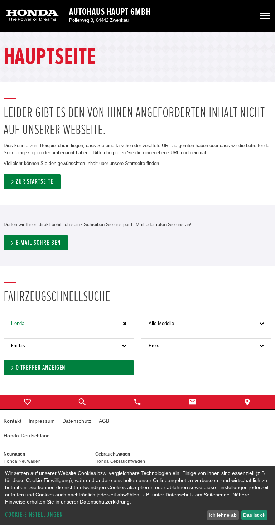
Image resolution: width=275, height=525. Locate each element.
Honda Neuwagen (22, 461)
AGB (104, 421)
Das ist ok (254, 515)
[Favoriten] (27, 402)
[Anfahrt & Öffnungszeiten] (247, 402)
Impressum (42, 421)
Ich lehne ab (223, 515)
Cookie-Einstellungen (34, 514)
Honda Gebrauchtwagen (120, 461)
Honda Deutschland (27, 435)
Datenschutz (77, 421)
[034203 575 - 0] (137, 402)
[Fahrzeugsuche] (82, 402)
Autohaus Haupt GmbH (110, 11)
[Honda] (32, 16)
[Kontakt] (192, 402)
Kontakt (12, 421)
